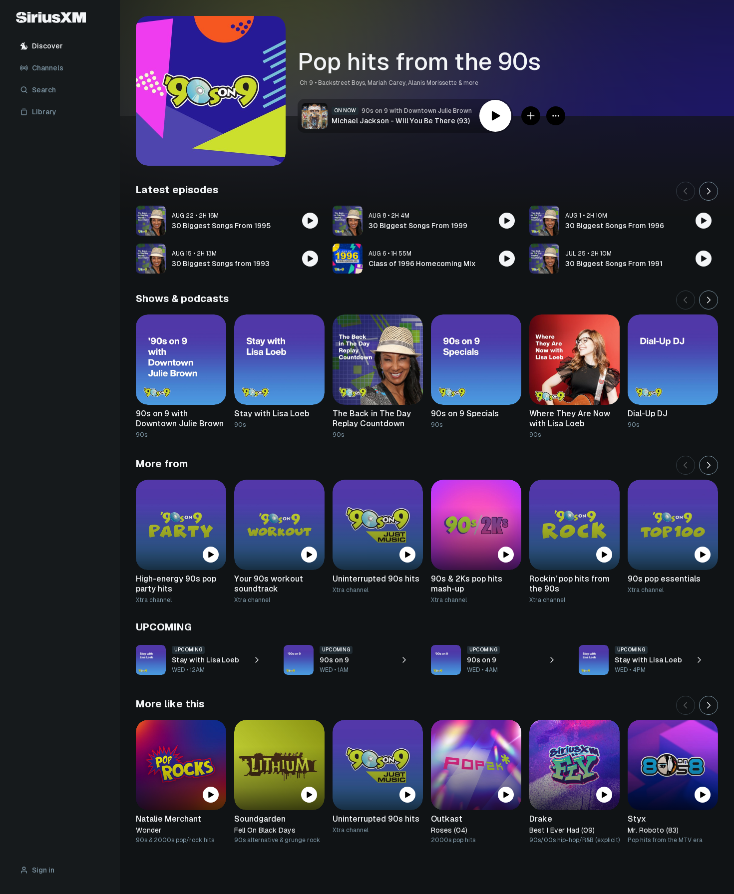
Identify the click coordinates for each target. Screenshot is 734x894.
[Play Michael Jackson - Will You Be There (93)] (495, 116)
